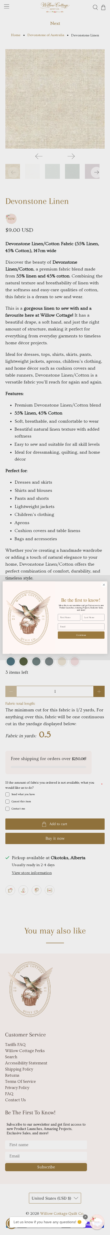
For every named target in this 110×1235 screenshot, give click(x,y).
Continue (81, 635)
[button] (97, 1222)
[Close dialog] (104, 584)
